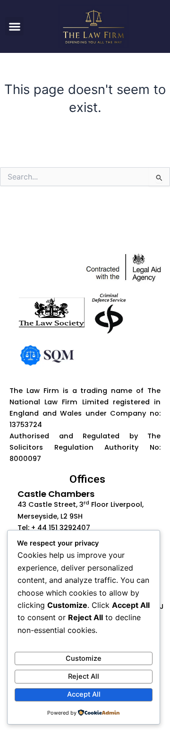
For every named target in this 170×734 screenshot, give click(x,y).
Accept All (84, 694)
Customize (84, 658)
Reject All (83, 676)
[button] (14, 26)
